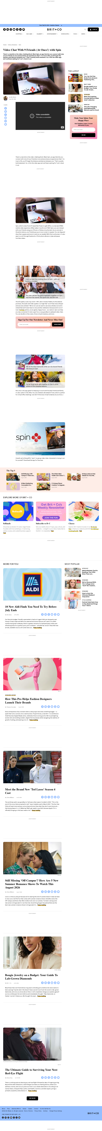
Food (75, 34)
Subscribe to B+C (43, 523)
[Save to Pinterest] (5, 111)
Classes (71, 523)
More (83, 34)
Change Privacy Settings (55, 1111)
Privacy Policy (38, 1111)
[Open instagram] (11, 29)
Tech (20, 44)
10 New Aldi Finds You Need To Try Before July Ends (31, 608)
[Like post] (5, 124)
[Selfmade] (18, 511)
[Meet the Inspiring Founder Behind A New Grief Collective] (75, 98)
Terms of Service (28, 1111)
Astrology (85, 568)
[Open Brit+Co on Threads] (14, 1118)
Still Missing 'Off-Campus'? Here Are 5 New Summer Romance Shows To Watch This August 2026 (28, 475)
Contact (36, 1108)
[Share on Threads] (5, 121)
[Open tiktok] (20, 29)
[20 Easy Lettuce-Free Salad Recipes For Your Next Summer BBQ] (74, 477)
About (3, 1108)
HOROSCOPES (65, 34)
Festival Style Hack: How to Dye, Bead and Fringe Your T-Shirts (90, 603)
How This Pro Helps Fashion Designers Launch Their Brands (28, 700)
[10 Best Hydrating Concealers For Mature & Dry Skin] (13, 486)
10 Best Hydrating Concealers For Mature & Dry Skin (27, 484)
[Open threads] (17, 29)
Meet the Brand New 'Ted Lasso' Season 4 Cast (30, 791)
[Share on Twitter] (5, 114)
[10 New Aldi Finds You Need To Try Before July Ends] (32, 584)
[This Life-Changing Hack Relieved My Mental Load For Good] (75, 108)
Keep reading (37, 627)
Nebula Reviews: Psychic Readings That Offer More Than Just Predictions (90, 572)
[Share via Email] (5, 118)
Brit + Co (9, 983)
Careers (30, 1108)
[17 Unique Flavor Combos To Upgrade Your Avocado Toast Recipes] (43, 486)
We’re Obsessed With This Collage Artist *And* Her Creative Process (89, 584)
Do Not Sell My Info (45, 1108)
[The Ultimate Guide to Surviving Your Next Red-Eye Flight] (32, 1044)
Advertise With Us (16, 1108)
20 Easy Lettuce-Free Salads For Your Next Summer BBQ (88, 475)
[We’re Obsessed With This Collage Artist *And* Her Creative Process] (73, 584)
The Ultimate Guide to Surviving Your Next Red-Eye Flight (31, 1071)
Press (8, 1108)
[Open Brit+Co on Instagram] (8, 1118)
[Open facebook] (4, 29)
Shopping (19, 34)
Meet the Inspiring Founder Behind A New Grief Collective (91, 98)
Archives (45, 1111)
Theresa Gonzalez (11, 707)
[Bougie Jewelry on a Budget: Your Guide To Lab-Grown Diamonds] (75, 88)
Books (85, 74)
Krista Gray (9, 1078)
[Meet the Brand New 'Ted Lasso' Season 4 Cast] (32, 767)
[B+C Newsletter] (51, 511)
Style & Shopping (12, 44)
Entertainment (51, 34)
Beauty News (87, 84)
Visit (4, 533)
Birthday (21, 310)
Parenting (86, 104)
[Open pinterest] (7, 29)
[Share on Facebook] (5, 108)
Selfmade (7, 523)
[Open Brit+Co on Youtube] (11, 1118)
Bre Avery (9, 614)
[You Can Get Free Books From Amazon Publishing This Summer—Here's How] (75, 78)
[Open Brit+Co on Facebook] (3, 1118)
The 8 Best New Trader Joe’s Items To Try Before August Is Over (58, 475)
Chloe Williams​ (10, 797)
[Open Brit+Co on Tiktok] (17, 1118)
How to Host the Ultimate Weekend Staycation (88, 595)
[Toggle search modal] (85, 29)
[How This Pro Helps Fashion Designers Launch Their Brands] (32, 674)
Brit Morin (13, 97)
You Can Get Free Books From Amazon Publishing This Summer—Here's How (91, 78)
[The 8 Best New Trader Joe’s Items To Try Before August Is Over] (43, 477)
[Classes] (84, 511)
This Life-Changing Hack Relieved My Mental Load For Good (91, 108)
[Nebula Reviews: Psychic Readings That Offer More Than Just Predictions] (73, 572)
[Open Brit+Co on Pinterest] (6, 1118)
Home (4, 44)
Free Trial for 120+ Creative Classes (49, 25)
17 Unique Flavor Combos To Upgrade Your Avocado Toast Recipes (58, 484)
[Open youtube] (14, 29)
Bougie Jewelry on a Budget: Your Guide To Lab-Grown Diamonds (90, 88)
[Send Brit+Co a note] (23, 29)
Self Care (29, 34)
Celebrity (39, 34)
